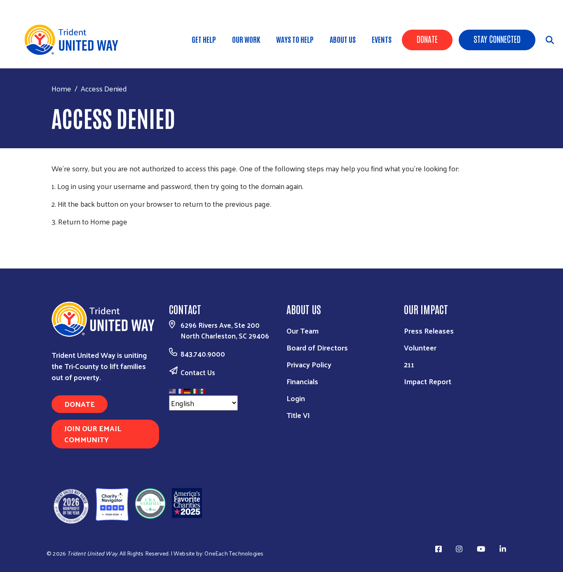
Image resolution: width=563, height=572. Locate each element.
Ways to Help (295, 39)
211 (409, 364)
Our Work (246, 39)
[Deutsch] (187, 390)
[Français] (180, 390)
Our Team (302, 330)
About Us (343, 39)
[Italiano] (195, 390)
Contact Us (198, 372)
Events (382, 39)
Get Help (204, 39)
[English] (172, 390)
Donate (427, 38)
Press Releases (429, 330)
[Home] (74, 39)
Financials (302, 381)
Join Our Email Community (92, 433)
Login (295, 398)
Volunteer (420, 347)
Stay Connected (497, 38)
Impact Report (427, 381)
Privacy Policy (308, 364)
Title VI (298, 415)
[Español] (202, 390)
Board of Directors (317, 347)
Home (61, 88)
